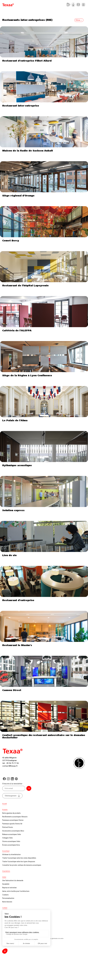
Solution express (13, 510)
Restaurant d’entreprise (18, 600)
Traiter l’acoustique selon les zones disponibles (19, 858)
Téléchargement (10, 796)
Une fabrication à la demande (12, 880)
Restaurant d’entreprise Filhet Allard (27, 61)
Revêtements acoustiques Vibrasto (15, 817)
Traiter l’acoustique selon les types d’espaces (18, 861)
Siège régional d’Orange (18, 196)
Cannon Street (11, 690)
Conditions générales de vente (54, 938)
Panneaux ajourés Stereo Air (12, 824)
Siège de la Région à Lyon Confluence (27, 375)
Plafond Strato (7, 827)
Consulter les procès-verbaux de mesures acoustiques (21, 865)
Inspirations (6, 871)
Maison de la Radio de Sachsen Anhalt (27, 151)
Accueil (4, 803)
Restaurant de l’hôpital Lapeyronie (25, 285)
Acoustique (5, 851)
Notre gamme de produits (11, 813)
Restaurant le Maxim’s (17, 645)
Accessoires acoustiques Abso (13, 831)
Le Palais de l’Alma (15, 420)
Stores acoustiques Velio (11, 841)
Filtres (78, 20)
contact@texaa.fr (10, 766)
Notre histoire (7, 902)
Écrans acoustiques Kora (11, 845)
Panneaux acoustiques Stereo (12, 820)
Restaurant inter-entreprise (20, 106)
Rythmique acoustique (17, 465)
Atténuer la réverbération (11, 854)
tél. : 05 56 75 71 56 (10, 763)
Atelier (4, 877)
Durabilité (5, 884)
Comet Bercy (10, 241)
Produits (5, 809)
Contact (4, 908)
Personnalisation (8, 898)
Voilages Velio (7, 838)
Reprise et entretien (9, 888)
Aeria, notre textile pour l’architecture (15, 891)
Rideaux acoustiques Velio (11, 834)
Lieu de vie (9, 555)
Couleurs (5, 895)
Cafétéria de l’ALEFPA (17, 330)
